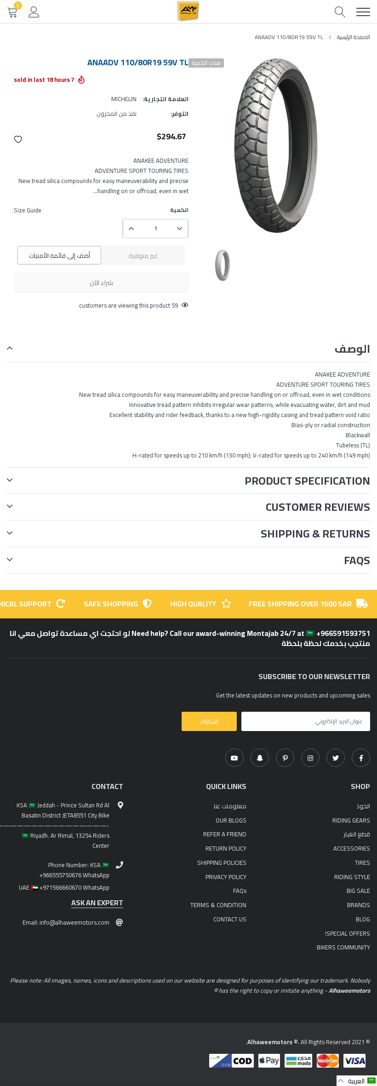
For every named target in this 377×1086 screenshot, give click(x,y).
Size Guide (27, 210)
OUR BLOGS (231, 820)
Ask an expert (97, 902)
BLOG (363, 919)
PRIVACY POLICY (226, 877)
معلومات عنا (230, 806)
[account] (34, 11)
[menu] (363, 12)
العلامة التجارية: (165, 99)
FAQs (239, 891)
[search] (340, 11)
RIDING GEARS (351, 820)
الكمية (179, 210)
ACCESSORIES (351, 848)
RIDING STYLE (352, 877)
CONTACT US (229, 919)
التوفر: (179, 114)
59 (174, 305)
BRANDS (358, 905)
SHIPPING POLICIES (221, 862)
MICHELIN (124, 98)
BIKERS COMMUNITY (343, 947)
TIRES (362, 862)
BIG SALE (358, 891)
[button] (18, 139)
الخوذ (363, 806)
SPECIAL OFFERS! (347, 933)
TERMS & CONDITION (218, 905)
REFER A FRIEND (224, 834)
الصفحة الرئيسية (353, 37)
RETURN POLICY (226, 848)
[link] (361, 758)
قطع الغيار (356, 834)
